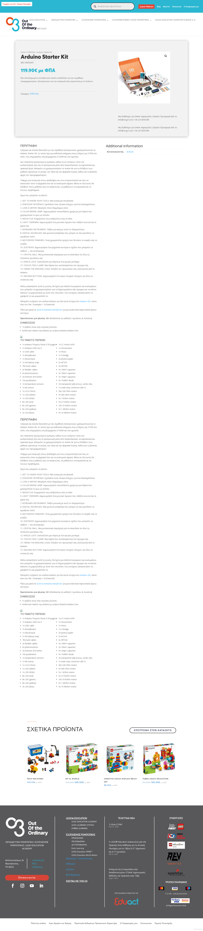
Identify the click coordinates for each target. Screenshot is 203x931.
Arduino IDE (85, 301)
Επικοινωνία (176, 7)
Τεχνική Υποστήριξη (163, 923)
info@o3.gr (37, 867)
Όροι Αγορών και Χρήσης (60, 923)
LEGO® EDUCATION (76, 818)
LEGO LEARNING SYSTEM (83, 825)
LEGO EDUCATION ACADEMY (84, 821)
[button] (165, 56)
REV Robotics (73, 874)
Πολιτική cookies (38, 923)
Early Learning (78, 848)
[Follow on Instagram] (22, 886)
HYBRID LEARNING (80, 828)
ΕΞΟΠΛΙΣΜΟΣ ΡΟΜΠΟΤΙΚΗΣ (94, 20)
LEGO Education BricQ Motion (84, 855)
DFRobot (70, 863)
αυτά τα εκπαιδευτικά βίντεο (49, 309)
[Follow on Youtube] (32, 886)
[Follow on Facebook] (13, 886)
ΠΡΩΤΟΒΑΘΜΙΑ (78, 841)
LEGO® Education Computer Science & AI (175, 20)
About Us (166, 7)
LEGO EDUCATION (37, 20)
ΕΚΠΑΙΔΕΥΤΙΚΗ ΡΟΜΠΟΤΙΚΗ (63, 20)
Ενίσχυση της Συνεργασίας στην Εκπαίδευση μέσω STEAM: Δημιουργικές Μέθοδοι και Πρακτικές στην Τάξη (127, 872)
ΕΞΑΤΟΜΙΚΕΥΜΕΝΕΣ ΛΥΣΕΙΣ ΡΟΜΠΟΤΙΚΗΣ (130, 20)
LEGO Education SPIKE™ (82, 852)
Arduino (130, 151)
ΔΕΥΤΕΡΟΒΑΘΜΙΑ (79, 845)
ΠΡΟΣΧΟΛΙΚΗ (77, 838)
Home (23, 52)
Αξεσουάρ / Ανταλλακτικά (79, 858)
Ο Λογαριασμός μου (191, 7)
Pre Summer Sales (38, 28)
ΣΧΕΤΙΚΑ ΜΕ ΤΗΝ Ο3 (76, 881)
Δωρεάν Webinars (146, 7)
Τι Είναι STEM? (115, 824)
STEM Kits (31, 52)
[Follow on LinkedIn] (41, 886)
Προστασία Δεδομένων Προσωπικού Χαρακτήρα (95, 923)
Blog (158, 7)
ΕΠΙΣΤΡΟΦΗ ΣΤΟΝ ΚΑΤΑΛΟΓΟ (153, 730)
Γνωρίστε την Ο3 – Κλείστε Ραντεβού (17, 4)
